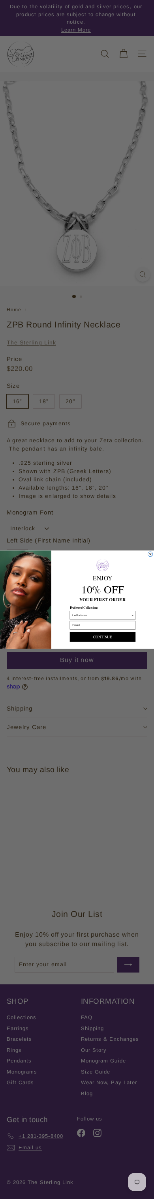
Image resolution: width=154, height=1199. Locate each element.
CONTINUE (102, 636)
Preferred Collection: (84, 607)
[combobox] (101, 615)
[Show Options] (132, 615)
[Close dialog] (150, 554)
